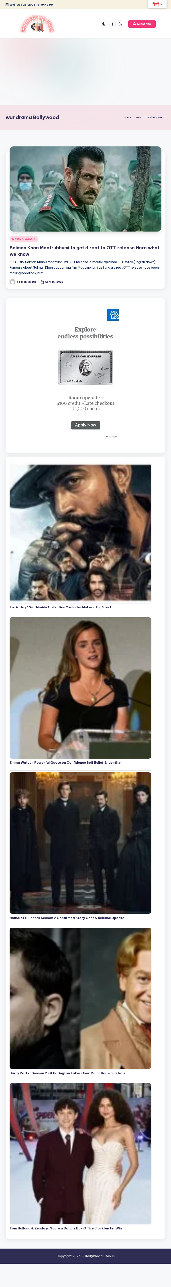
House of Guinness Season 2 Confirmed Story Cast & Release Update (67, 918)
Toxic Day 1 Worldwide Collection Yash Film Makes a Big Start (60, 607)
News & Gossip (23, 239)
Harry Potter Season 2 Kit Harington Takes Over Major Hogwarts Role (67, 1073)
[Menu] (163, 23)
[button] (142, 24)
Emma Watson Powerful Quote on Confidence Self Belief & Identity (65, 763)
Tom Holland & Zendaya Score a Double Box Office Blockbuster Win (66, 1228)
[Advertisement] (85, 72)
